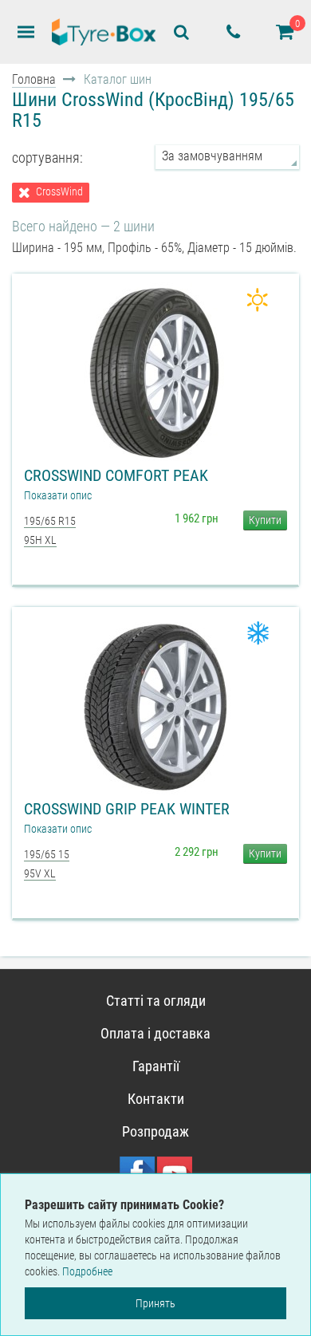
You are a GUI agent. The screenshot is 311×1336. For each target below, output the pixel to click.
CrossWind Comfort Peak (116, 475)
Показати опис (58, 495)
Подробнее (87, 1271)
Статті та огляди (156, 1000)
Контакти (156, 1098)
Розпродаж (155, 1131)
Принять (155, 1303)
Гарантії (155, 1066)
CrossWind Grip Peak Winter (127, 808)
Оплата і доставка (155, 1033)
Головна (34, 79)
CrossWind (59, 192)
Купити (265, 520)
